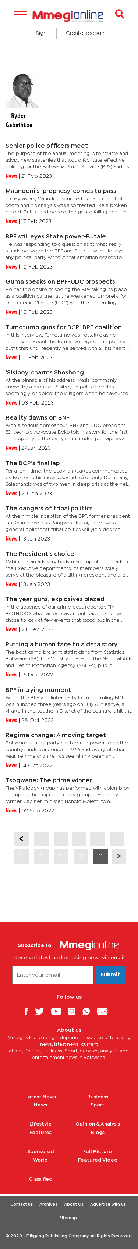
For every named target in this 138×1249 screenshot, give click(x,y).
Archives (48, 1204)
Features (40, 1132)
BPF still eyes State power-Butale (56, 237)
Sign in (44, 33)
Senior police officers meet (47, 146)
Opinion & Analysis (97, 1124)
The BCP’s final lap (33, 463)
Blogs (98, 1132)
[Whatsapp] (88, 1011)
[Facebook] (29, 1011)
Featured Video (97, 1160)
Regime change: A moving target (56, 735)
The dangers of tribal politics (49, 509)
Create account (86, 33)
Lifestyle (40, 1124)
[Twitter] (42, 1011)
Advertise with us (108, 1204)
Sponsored (40, 1151)
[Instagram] (74, 1011)
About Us (74, 1204)
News (40, 1105)
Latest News (40, 1097)
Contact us (21, 1204)
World (40, 1160)
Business (97, 1097)
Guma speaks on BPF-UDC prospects (60, 282)
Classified (41, 1179)
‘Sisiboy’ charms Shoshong (45, 373)
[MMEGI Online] (68, 16)
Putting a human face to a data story (61, 644)
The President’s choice (40, 554)
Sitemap (68, 1218)
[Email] (105, 1011)
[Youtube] (59, 1011)
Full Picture (97, 1151)
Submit (110, 975)
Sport (98, 1105)
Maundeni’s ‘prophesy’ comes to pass (61, 191)
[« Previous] (21, 839)
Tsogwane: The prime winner (49, 780)
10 (81, 856)
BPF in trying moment (38, 690)
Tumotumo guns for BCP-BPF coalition (64, 327)
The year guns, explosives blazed (55, 599)
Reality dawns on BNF (38, 418)
